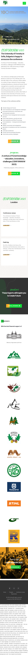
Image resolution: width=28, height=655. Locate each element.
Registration (14, 594)
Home (4, 592)
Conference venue (20, 592)
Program (11, 592)
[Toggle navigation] (24, 3)
